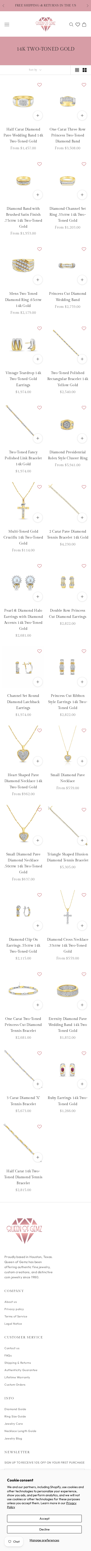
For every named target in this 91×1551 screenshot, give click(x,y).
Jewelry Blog (13, 1438)
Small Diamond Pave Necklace (68, 778)
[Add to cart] (38, 359)
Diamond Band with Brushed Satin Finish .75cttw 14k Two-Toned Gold (23, 218)
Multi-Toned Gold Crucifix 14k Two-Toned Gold (23, 538)
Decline (44, 1529)
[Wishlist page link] (78, 24)
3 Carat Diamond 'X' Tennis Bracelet (23, 1101)
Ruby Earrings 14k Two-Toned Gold (67, 1101)
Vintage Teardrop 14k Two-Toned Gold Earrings (23, 379)
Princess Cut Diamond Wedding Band (67, 297)
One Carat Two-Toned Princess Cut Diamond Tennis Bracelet (23, 1025)
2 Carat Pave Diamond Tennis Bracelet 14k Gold (68, 535)
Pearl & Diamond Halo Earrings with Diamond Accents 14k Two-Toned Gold (23, 620)
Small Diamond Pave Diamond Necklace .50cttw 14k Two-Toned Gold (23, 863)
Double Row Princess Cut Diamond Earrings (67, 614)
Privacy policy (14, 1309)
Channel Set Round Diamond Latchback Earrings (23, 702)
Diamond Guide (15, 1409)
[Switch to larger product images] (77, 70)
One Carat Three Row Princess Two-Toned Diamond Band (67, 135)
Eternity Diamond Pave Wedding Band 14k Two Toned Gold (67, 1025)
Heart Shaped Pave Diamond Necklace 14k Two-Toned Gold (23, 781)
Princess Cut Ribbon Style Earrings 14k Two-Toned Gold (67, 702)
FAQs (8, 1355)
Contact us (11, 1348)
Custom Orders (15, 1384)
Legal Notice (13, 1323)
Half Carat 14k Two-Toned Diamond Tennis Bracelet (23, 1177)
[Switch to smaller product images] (85, 70)
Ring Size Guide (15, 1416)
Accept (44, 1519)
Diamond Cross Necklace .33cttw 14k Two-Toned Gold (67, 946)
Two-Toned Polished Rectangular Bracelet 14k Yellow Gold (67, 379)
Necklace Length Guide (20, 1431)
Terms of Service (15, 1316)
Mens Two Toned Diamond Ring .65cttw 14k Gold (23, 300)
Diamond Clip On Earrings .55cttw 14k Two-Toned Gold (23, 946)
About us (10, 1301)
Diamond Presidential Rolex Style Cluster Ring (68, 455)
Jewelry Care (13, 1423)
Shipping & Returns (17, 1362)
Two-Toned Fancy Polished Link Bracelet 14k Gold (23, 458)
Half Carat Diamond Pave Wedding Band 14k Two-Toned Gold (23, 135)
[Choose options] (38, 115)
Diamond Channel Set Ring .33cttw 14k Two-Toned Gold (67, 215)
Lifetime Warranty (17, 1377)
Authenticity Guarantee (20, 1370)
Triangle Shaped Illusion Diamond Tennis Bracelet (67, 857)
